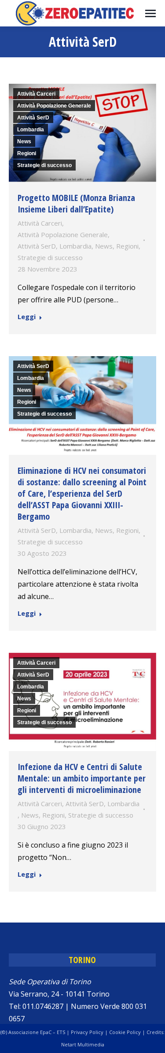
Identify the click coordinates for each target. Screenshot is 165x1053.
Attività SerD (33, 118)
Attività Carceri (36, 94)
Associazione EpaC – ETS (36, 1032)
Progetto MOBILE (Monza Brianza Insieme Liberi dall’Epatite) (76, 203)
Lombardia (30, 130)
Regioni (26, 153)
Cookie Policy (125, 1032)
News (24, 141)
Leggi (27, 317)
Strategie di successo (44, 165)
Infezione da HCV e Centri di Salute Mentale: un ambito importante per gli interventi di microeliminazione (82, 778)
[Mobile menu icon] (150, 13)
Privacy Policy (87, 1032)
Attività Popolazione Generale (54, 106)
